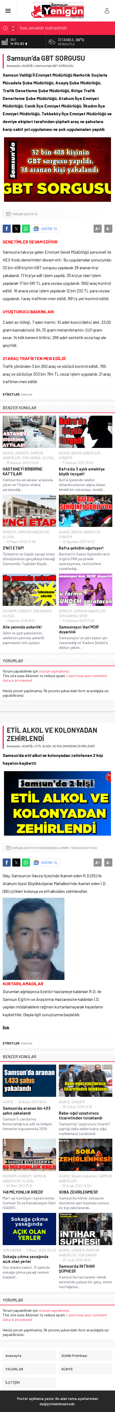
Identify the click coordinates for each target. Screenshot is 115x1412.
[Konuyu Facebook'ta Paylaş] (7, 229)
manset (26, 394)
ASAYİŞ (27, 65)
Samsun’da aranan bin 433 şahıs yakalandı (27, 1110)
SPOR (83, 616)
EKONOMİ (10, 611)
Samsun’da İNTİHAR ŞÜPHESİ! (77, 1268)
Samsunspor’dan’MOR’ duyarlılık (79, 629)
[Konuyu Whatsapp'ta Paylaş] (26, 229)
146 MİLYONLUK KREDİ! (23, 1192)
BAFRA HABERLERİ (85, 453)
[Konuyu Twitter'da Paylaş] (16, 229)
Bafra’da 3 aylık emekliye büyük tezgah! (82, 471)
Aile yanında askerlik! (22, 626)
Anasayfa (13, 65)
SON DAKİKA (31, 458)
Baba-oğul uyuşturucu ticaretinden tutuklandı (80, 1115)
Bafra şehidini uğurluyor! (81, 547)
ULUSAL (48, 458)
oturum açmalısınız (54, 671)
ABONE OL (49, 228)
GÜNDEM (21, 453)
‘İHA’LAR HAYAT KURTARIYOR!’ (43, 28)
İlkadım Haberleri (84, 1176)
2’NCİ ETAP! (13, 547)
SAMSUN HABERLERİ (33, 532)
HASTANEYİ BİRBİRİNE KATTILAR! (23, 471)
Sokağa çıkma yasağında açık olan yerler (25, 1259)
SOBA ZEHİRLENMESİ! (78, 1192)
